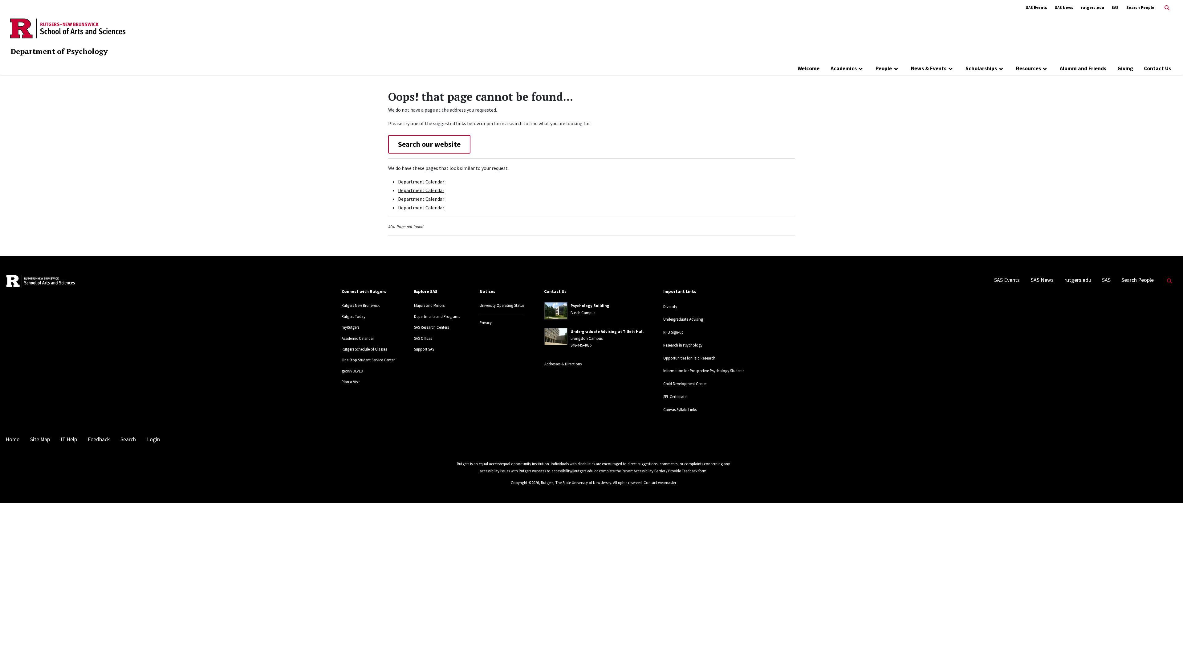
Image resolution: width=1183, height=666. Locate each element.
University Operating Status (502, 305)
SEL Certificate (674, 396)
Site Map (40, 439)
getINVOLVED (352, 370)
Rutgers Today (353, 316)
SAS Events (1036, 7)
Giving (1125, 68)
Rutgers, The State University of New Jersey (576, 482)
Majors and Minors (429, 305)
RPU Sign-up (673, 332)
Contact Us (1157, 68)
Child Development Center (685, 383)
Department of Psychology (59, 51)
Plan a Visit (351, 381)
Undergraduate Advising (683, 319)
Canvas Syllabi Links (680, 409)
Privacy (486, 322)
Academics (844, 68)
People (884, 68)
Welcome (808, 68)
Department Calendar (421, 182)
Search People (1140, 7)
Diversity (670, 306)
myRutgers (350, 327)
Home (12, 439)
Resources (1028, 68)
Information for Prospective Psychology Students (703, 370)
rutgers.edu (1092, 7)
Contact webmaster (660, 482)
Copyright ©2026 (525, 482)
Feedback (99, 439)
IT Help (69, 439)
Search (128, 439)
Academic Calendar (358, 338)
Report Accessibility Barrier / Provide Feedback (659, 470)
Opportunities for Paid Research (689, 358)
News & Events (928, 68)
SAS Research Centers (431, 327)
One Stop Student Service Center (368, 359)
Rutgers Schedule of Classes (364, 349)
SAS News (1064, 7)
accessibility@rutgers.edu (572, 470)
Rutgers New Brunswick (361, 305)
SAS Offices (423, 338)
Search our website (429, 144)
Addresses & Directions (563, 363)
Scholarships (981, 68)
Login (153, 439)
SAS (1115, 7)
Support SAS (424, 349)
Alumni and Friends (1083, 68)
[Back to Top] (1170, 651)
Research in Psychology (682, 345)
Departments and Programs (437, 316)
